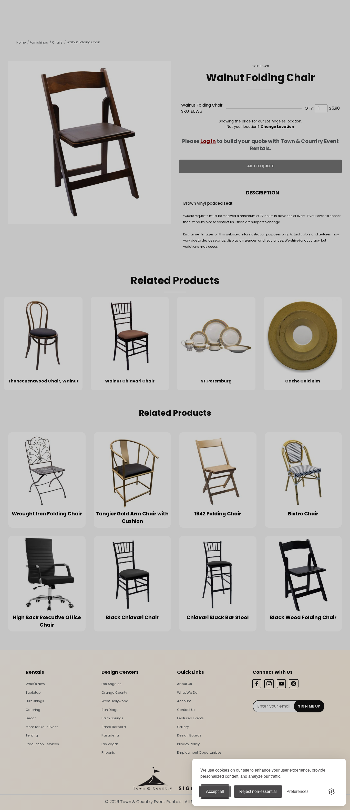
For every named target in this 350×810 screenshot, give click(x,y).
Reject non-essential (258, 791)
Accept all (215, 791)
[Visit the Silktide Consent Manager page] (331, 791)
